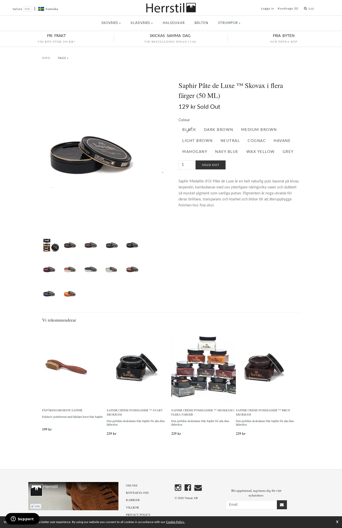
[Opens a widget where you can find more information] (22, 519)
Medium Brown (259, 130)
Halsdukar (174, 23)
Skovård (111, 23)
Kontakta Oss (137, 493)
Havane (282, 141)
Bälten (201, 23)
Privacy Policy (138, 515)
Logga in (267, 8)
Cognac (257, 141)
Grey (288, 152)
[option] (74, 381)
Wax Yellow (260, 152)
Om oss (131, 485)
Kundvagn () (288, 8)
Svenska (52, 8)
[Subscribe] (282, 504)
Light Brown (197, 141)
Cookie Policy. (175, 522)
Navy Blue (227, 152)
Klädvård (142, 23)
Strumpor (229, 23)
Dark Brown (218, 130)
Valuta (18, 8)
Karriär (133, 500)
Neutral (230, 141)
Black (189, 130)
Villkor (132, 507)
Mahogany (194, 152)
